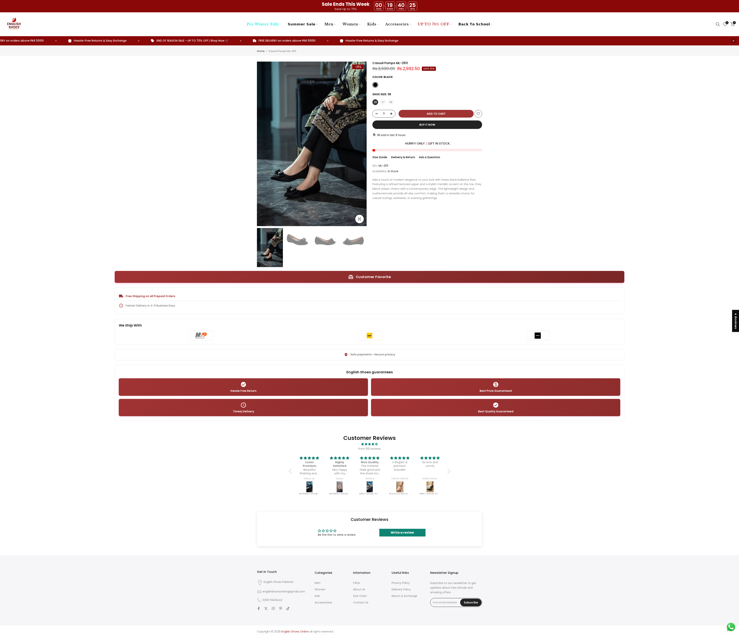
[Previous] (264, 144)
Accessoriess (323, 602)
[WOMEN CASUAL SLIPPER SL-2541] (310, 486)
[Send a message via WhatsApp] (731, 627)
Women (350, 24)
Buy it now (427, 125)
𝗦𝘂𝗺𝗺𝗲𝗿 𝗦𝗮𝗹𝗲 (301, 24)
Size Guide (379, 157)
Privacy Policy (401, 583)
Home (261, 51)
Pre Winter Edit (263, 24)
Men (329, 24)
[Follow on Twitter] (266, 608)
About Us (359, 589)
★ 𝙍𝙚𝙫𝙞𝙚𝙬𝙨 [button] (736, 321)
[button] (291, 471)
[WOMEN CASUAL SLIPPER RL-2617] (430, 486)
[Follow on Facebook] (258, 608)
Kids (371, 24)
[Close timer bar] (735, 6)
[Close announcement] (733, 40)
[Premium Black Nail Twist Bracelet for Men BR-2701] (370, 486)
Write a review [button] (402, 532)
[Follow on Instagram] (273, 608)
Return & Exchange (404, 596)
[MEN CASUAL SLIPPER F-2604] (340, 486)
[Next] (360, 144)
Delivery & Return (403, 157)
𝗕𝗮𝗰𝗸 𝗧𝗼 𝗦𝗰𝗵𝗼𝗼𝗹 (474, 24)
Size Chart (360, 596)
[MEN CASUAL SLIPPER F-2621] (400, 486)
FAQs (356, 583)
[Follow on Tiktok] (288, 608)
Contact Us (360, 602)
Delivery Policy (401, 589)
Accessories (397, 24)
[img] (369, 444)
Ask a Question (429, 157)
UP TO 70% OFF (433, 24)
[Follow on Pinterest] (280, 608)
